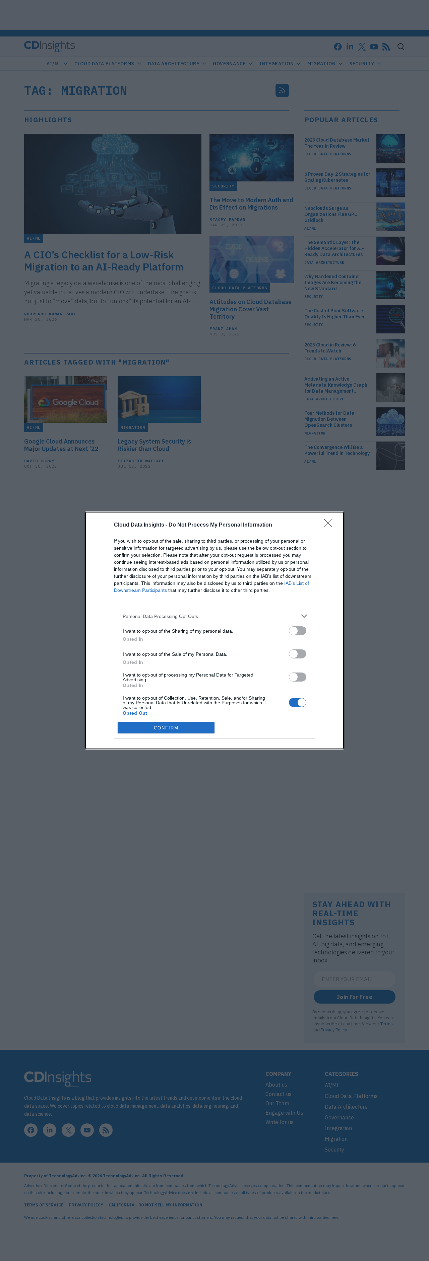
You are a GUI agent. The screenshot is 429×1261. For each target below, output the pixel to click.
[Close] (330, 525)
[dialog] (214, 630)
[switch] (297, 630)
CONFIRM (166, 727)
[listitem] (214, 616)
